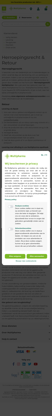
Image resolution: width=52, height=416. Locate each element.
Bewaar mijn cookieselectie (26, 261)
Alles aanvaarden (37, 256)
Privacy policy (10, 199)
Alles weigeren (15, 256)
